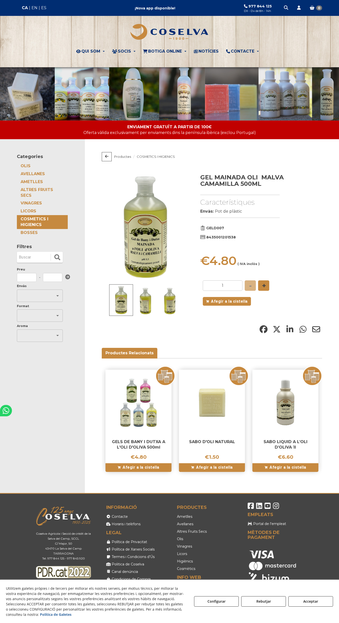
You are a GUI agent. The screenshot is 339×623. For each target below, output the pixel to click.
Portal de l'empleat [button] (269, 524)
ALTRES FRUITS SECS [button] (37, 192)
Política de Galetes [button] (55, 614)
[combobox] (36, 296)
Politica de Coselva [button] (127, 564)
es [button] (43, 7)
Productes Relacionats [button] (129, 353)
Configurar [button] (216, 601)
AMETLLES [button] (32, 181)
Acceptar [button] (310, 601)
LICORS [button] (28, 211)
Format (23, 306)
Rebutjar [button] (263, 601)
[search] (57, 257)
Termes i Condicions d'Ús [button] (133, 557)
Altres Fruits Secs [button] (192, 531)
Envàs (22, 286)
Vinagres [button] (184, 546)
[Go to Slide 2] (145, 301)
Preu (21, 269)
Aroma (22, 326)
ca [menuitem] (25, 7)
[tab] (130, 353)
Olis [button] (180, 539)
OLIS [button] (26, 166)
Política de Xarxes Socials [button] (133, 549)
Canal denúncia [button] (124, 571)
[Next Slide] (178, 227)
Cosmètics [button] (186, 568)
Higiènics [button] (185, 561)
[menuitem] (34, 8)
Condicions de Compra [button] (131, 579)
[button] (286, 8)
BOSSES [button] (29, 232)
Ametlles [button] (184, 516)
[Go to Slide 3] (170, 301)
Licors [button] (182, 554)
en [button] (34, 7)
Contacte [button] (119, 516)
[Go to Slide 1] (121, 300)
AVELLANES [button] (33, 173)
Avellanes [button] (185, 524)
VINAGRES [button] (31, 203)
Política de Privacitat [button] (129, 542)
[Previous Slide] (113, 227)
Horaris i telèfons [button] (125, 524)
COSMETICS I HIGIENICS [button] (34, 222)
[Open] (57, 295)
